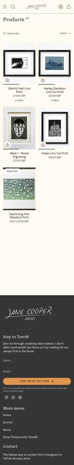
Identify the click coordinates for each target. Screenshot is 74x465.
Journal (7, 422)
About (7, 430)
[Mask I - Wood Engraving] (19, 128)
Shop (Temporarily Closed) (20, 437)
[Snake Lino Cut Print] (55, 128)
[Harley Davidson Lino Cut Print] (55, 63)
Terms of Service (10, 390)
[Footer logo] (30, 313)
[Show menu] (5, 6)
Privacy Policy (56, 388)
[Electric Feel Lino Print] (19, 63)
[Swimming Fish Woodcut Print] (19, 188)
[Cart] (69, 6)
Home (7, 415)
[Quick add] (7, 80)
